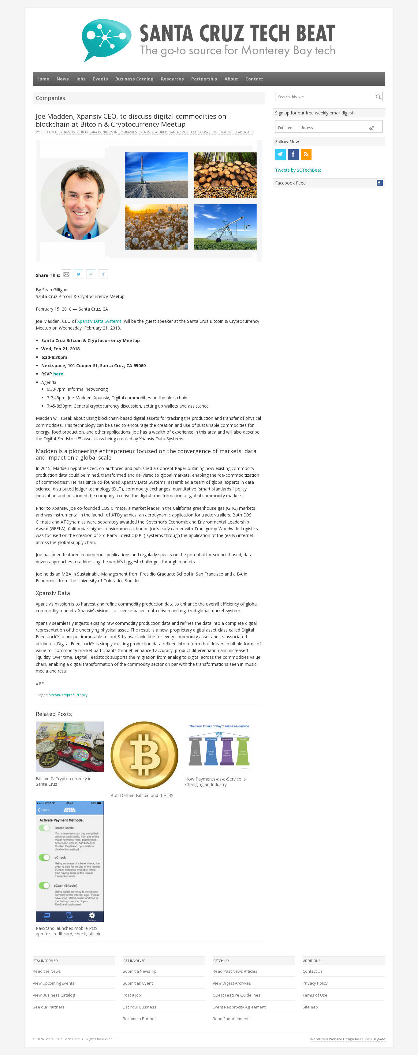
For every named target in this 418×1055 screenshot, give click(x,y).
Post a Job (132, 995)
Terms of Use (315, 995)
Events (100, 79)
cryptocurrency (75, 694)
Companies (127, 132)
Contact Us (313, 971)
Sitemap (310, 1007)
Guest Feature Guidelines (236, 995)
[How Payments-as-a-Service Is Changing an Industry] (219, 746)
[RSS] (306, 154)
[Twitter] (280, 154)
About (231, 79)
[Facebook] (293, 154)
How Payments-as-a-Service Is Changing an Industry (215, 781)
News (63, 79)
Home (42, 79)
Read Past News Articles (235, 971)
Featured (159, 132)
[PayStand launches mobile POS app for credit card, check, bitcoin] (70, 861)
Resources (172, 79)
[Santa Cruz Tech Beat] (209, 40)
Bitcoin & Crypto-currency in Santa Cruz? (63, 781)
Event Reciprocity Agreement (239, 1007)
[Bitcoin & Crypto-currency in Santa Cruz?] (70, 746)
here (58, 374)
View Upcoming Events (53, 983)
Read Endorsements (232, 1018)
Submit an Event (138, 983)
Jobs (81, 79)
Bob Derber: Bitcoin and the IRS (142, 795)
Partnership (204, 79)
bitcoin (54, 694)
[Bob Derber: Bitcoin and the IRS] (144, 755)
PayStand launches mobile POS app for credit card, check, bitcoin (69, 931)
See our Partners (49, 1007)
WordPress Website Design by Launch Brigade (347, 1039)
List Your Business (139, 1007)
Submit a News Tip (140, 971)
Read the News (47, 971)
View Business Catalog (54, 995)
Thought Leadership (235, 132)
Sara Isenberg (101, 132)
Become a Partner (139, 1018)
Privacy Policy (315, 983)
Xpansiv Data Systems (99, 321)
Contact (254, 79)
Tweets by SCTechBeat (298, 170)
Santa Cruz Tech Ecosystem (192, 132)
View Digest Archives (232, 983)
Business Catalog (134, 79)
